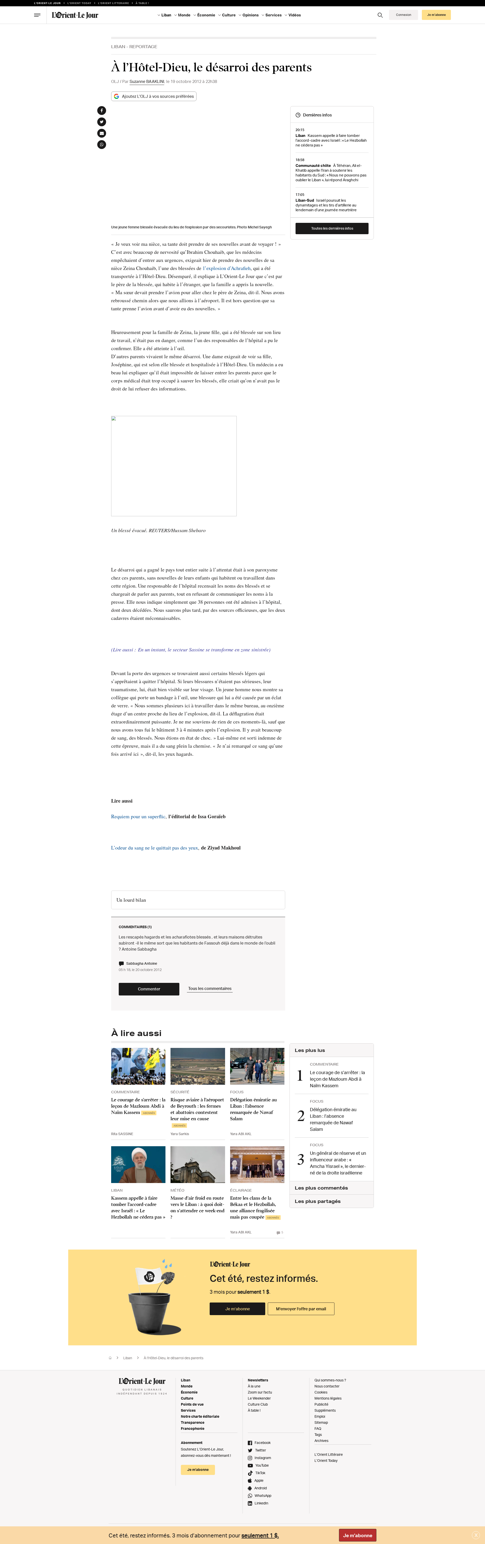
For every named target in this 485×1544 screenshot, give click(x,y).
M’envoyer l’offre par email (301, 1308)
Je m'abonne (357, 1535)
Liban (118, 46)
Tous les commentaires (209, 988)
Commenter (149, 988)
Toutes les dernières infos (332, 228)
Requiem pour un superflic (138, 816)
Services (188, 1410)
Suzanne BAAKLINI (147, 81)
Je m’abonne (237, 1308)
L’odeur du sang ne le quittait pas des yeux (154, 847)
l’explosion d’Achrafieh (227, 268)
